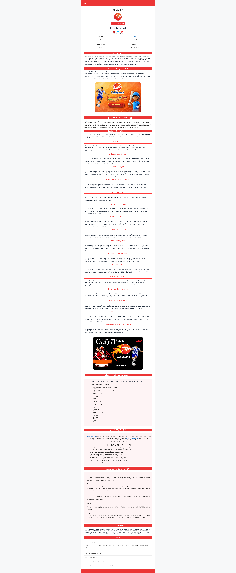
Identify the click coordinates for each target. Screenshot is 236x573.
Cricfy (87, 56)
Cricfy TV (87, 3)
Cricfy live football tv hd (132, 438)
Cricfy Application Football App (93, 529)
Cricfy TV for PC (91, 436)
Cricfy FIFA (86, 121)
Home (150, 3)
